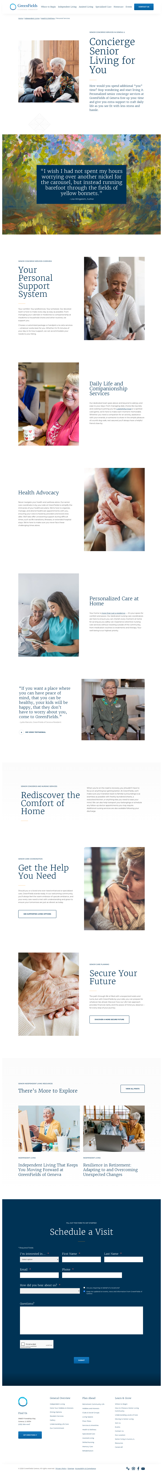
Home (20, 18)
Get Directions (29, 1433)
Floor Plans (86, 1421)
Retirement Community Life (93, 1404)
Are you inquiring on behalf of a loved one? (103, 1288)
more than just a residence (113, 613)
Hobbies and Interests (90, 1408)
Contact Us (119, 1431)
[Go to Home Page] (23, 9)
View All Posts (132, 1089)
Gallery (52, 1420)
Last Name (113, 1254)
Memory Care (87, 1447)
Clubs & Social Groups (90, 1413)
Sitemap (71, 1469)
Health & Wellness (48, 18)
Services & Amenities (90, 1425)
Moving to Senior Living (124, 1419)
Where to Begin (121, 1404)
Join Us (118, 1423)
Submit (81, 1360)
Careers (118, 1446)
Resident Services (57, 1416)
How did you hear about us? (40, 1285)
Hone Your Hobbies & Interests (61, 1408)
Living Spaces (87, 1417)
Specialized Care (88, 1434)
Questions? (27, 1303)
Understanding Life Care (59, 1424)
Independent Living (32, 18)
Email (25, 1269)
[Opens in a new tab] (138, 1468)
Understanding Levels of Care (126, 1415)
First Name (71, 1254)
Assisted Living (88, 1438)
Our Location (120, 1435)
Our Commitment (57, 1428)
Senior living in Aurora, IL (125, 1439)
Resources (119, 1443)
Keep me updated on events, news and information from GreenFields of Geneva (114, 1293)
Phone (68, 1269)
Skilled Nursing (88, 1442)
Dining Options (56, 1412)
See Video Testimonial (35, 732)
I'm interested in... (34, 1254)
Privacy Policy (61, 1469)
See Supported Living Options (37, 914)
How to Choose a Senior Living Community (127, 1409)
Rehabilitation (87, 1451)
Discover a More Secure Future (109, 1019)
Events (117, 1427)
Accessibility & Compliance (85, 1469)
